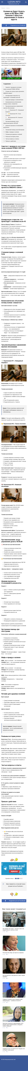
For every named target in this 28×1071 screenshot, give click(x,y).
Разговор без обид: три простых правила (13, 952)
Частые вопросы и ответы (12, 139)
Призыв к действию (11, 141)
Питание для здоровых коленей (14, 134)
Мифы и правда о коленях (12, 132)
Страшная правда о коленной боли (14, 99)
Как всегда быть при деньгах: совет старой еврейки (14, 976)
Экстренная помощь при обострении (15, 129)
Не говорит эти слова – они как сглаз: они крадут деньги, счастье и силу (13, 929)
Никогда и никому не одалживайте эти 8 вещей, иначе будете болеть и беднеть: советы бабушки (13, 1025)
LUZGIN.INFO (14, 2)
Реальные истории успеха (12, 136)
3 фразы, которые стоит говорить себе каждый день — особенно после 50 (12, 1000)
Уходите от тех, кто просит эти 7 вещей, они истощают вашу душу (14, 1049)
